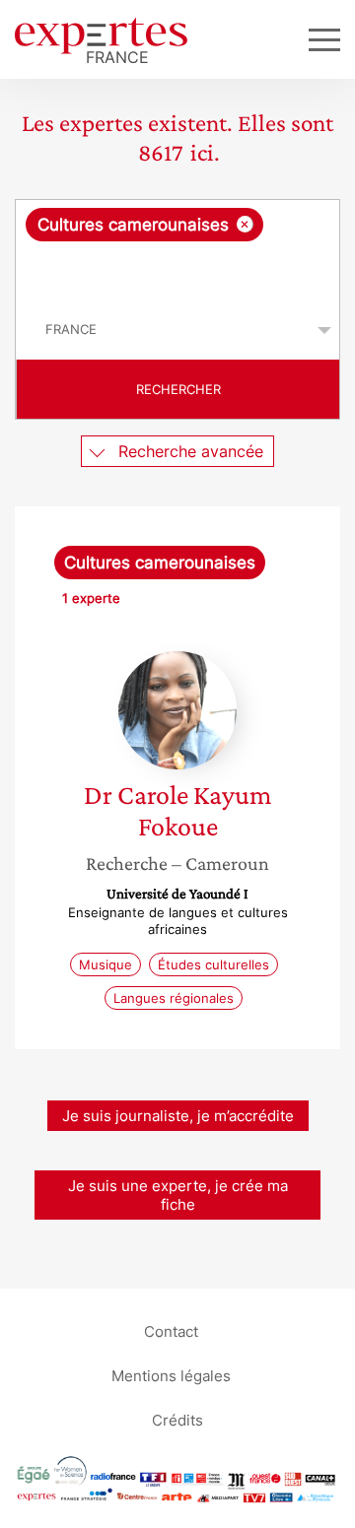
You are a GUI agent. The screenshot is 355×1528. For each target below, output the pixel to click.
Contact (171, 1330)
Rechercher (178, 389)
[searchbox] (179, 270)
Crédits (177, 1419)
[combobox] (177, 250)
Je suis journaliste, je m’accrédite (178, 1115)
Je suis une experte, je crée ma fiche (178, 1195)
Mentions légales (171, 1374)
